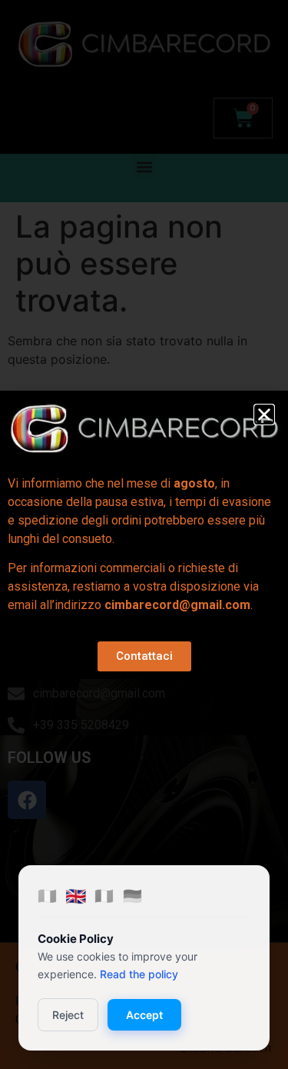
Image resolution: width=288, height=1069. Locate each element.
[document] (144, 534)
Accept (144, 1014)
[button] (264, 414)
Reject (68, 1014)
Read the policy (139, 974)
